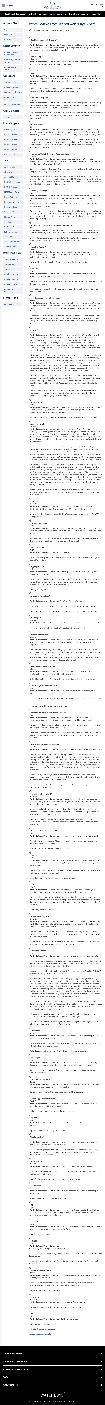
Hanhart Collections (12, 87)
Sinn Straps (8, 269)
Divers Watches (10, 197)
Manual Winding (11, 217)
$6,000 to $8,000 (10, 144)
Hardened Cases (11, 207)
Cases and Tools (10, 304)
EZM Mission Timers (12, 192)
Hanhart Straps (10, 284)
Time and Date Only (12, 242)
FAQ (5, 1377)
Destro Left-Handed (12, 182)
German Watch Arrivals (10, 68)
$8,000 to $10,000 (11, 149)
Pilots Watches (10, 227)
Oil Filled (7, 222)
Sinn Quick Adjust (11, 259)
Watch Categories (15, 1361)
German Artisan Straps (10, 290)
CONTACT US (10, 1385)
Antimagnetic (9, 167)
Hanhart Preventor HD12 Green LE (12, 53)
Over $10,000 (9, 154)
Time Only (8, 237)
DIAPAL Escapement (12, 187)
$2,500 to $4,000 (10, 134)
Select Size (8, 117)
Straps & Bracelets (15, 1369)
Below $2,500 (9, 130)
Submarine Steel (11, 232)
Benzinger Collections (13, 92)
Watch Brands (12, 1353)
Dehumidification (11, 177)
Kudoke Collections (12, 104)
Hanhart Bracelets (11, 279)
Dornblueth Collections (9, 98)
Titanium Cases (10, 246)
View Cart (8, 34)
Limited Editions (10, 212)
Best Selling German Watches (12, 61)
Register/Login (10, 30)
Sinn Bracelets (10, 264)
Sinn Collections (10, 82)
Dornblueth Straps (11, 274)
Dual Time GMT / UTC (12, 202)
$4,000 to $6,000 (10, 139)
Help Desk (8, 40)
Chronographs (10, 172)
